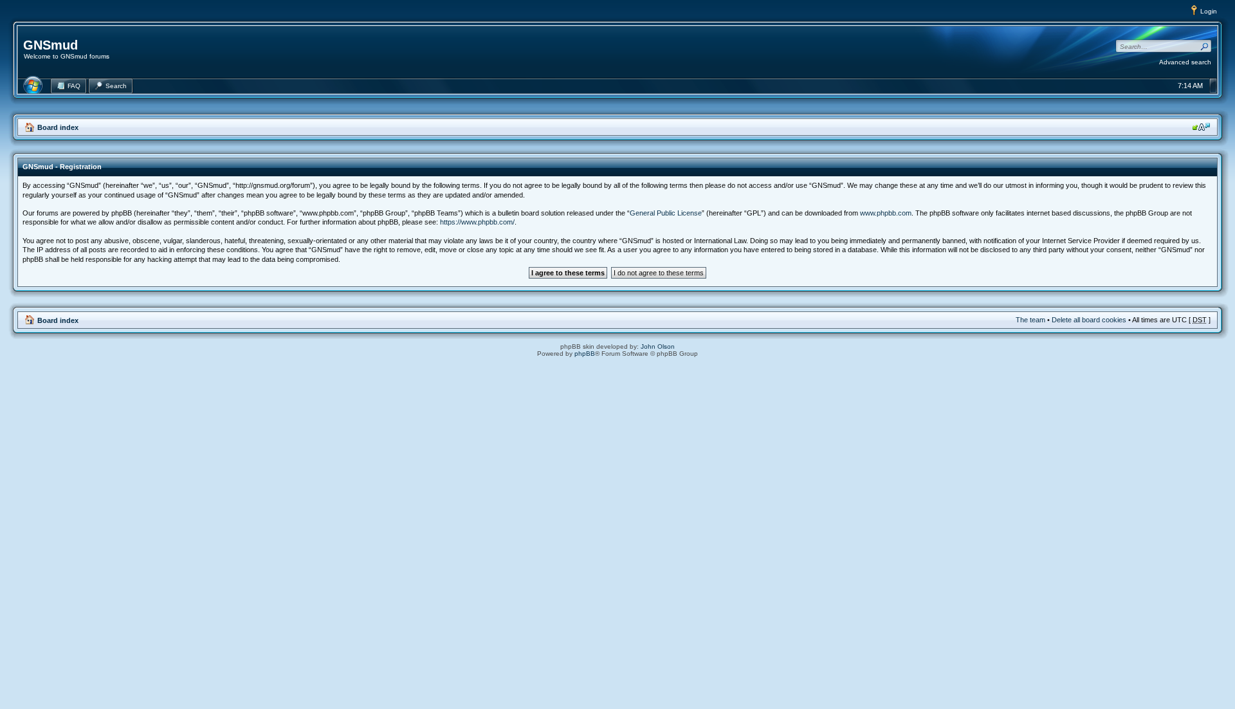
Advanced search (1185, 62)
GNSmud (50, 45)
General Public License (666, 213)
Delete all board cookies (1089, 320)
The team (1030, 320)
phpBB (584, 353)
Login (1208, 11)
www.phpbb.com (885, 213)
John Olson (658, 346)
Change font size (1201, 127)
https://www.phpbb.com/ (477, 222)
